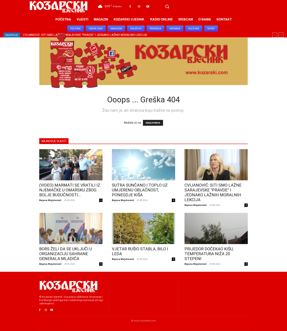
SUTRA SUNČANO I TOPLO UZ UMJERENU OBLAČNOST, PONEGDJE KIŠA (140, 190)
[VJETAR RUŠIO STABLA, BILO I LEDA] (143, 228)
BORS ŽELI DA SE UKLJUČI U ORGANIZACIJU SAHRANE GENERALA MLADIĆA (65, 254)
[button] (167, 6)
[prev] (274, 35)
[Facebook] (130, 6)
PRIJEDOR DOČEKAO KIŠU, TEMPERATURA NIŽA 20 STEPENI (209, 254)
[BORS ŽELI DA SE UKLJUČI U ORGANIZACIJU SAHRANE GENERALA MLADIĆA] (70, 228)
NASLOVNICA (153, 122)
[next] (281, 35)
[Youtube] (147, 6)
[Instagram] (138, 6)
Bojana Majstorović (50, 200)
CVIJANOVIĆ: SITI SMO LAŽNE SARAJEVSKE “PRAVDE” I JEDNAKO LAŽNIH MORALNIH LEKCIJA (213, 192)
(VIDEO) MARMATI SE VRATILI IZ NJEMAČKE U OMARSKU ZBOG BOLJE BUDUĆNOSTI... (69, 190)
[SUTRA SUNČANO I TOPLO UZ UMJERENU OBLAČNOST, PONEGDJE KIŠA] (143, 164)
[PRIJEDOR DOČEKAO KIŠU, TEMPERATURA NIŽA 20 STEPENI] (216, 228)
